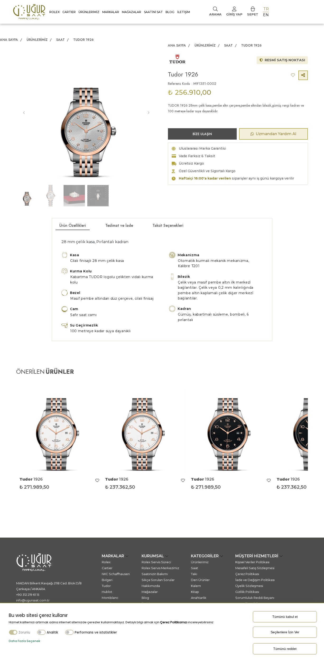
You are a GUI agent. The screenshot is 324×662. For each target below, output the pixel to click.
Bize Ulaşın (202, 134)
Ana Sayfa (9, 39)
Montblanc (110, 598)
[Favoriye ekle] (100, 480)
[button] (148, 112)
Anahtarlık (198, 598)
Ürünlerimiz (89, 12)
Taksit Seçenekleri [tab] (168, 225)
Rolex (54, 12)
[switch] (41, 632)
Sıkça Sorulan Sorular (158, 580)
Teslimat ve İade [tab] (119, 225)
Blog (170, 12)
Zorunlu (24, 632)
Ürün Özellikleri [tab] (72, 225)
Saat (61, 39)
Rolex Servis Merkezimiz (160, 568)
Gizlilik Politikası (247, 592)
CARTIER (69, 12)
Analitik (52, 632)
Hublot (107, 592)
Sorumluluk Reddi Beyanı (254, 598)
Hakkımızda (151, 586)
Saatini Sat (153, 12)
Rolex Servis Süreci (156, 562)
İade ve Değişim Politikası (255, 580)
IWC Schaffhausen (116, 574)
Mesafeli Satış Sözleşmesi (254, 568)
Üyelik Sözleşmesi (249, 586)
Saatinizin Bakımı (155, 574)
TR (266, 9)
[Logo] (29, 11)
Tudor (106, 586)
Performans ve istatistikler (96, 632)
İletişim (183, 12)
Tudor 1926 (83, 39)
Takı (194, 574)
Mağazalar (131, 12)
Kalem (196, 586)
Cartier (107, 568)
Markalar (110, 12)
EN (266, 15)
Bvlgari (107, 580)
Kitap (195, 592)
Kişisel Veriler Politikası (252, 562)
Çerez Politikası (247, 574)
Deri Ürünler (200, 580)
